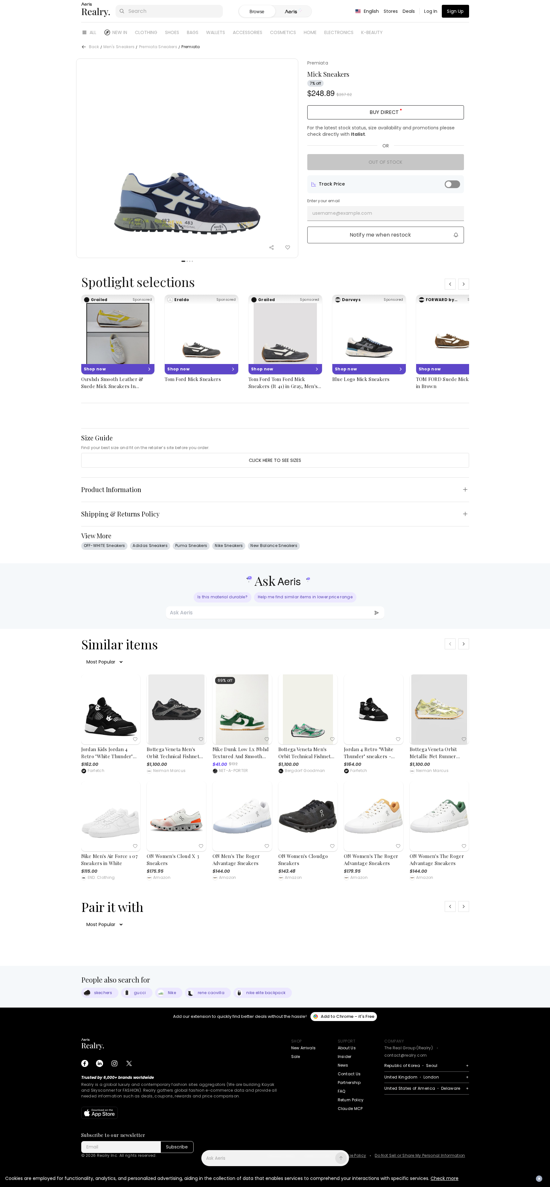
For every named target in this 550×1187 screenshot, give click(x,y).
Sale (295, 1056)
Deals (409, 11)
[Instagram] (114, 1063)
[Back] (83, 46)
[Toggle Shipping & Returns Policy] (465, 514)
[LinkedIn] (99, 1063)
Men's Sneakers (119, 47)
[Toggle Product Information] (465, 489)
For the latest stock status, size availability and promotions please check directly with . (381, 131)
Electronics (339, 32)
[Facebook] (84, 1063)
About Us (347, 1048)
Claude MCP (350, 1108)
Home (310, 32)
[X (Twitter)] (129, 1063)
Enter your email (323, 201)
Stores (391, 11)
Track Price (332, 184)
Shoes (172, 32)
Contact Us (349, 1074)
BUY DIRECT (384, 112)
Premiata (317, 63)
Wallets (215, 32)
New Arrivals (303, 1048)
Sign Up (455, 11)
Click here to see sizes (275, 460)
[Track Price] (452, 184)
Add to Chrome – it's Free (347, 1016)
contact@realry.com (405, 1055)
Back (94, 47)
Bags (192, 32)
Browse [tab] (256, 11)
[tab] (293, 11)
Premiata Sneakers (158, 47)
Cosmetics (283, 32)
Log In (430, 11)
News (343, 1065)
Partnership (349, 1082)
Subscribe (177, 1147)
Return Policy (351, 1100)
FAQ (341, 1091)
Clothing (146, 32)
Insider (345, 1056)
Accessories (247, 32)
